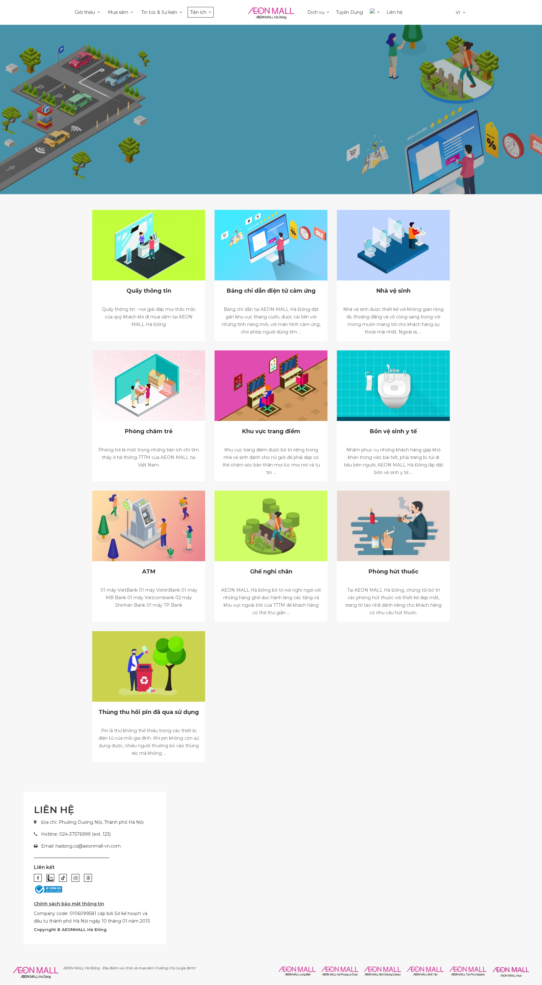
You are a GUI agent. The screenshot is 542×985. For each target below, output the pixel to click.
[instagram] (75, 878)
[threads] (88, 878)
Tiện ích (198, 12)
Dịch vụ (315, 12)
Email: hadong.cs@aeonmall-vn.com (81, 846)
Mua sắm (118, 12)
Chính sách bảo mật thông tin (69, 904)
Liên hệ (394, 12)
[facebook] (38, 878)
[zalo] (50, 878)
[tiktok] (63, 878)
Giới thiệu (85, 12)
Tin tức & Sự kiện (159, 12)
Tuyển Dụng (349, 12)
